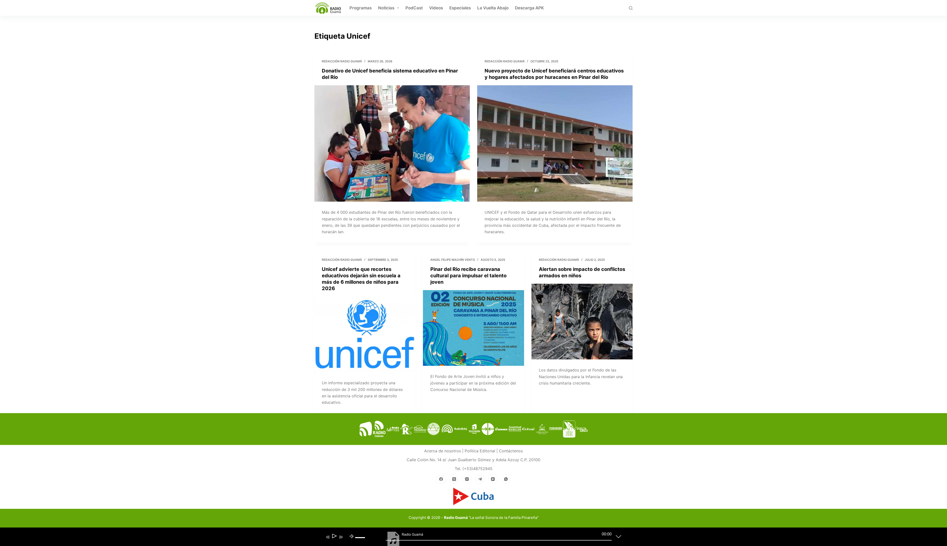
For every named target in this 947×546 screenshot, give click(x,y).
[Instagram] (467, 479)
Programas (360, 7)
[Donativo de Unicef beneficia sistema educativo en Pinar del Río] (392, 143)
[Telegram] (480, 479)
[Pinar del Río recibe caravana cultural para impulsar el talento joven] (473, 328)
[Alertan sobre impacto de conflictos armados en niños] (582, 322)
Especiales (460, 7)
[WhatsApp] (506, 479)
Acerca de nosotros (442, 450)
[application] (470, 538)
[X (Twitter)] (454, 479)
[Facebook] (441, 479)
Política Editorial (480, 450)
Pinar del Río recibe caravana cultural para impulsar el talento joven (468, 275)
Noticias (386, 7)
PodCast (414, 7)
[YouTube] (493, 479)
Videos (436, 7)
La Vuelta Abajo (493, 7)
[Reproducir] (334, 537)
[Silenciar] (351, 535)
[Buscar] (631, 8)
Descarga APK (529, 7)
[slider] (362, 541)
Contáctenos (511, 450)
